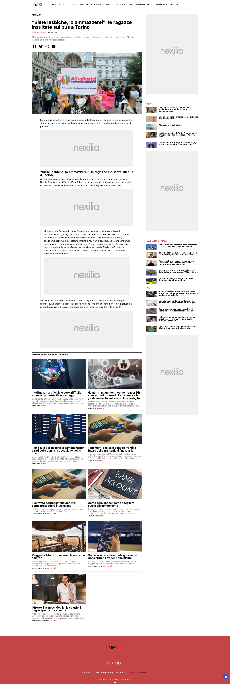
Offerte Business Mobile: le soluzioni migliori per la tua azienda (56, 609)
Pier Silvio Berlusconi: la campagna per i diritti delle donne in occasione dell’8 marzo (58, 450)
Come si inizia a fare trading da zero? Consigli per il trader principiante (112, 556)
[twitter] (41, 48)
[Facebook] (108, 662)
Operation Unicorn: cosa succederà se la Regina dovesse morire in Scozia (178, 327)
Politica (66, 4)
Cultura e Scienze (94, 4)
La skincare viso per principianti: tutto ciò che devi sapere (178, 117)
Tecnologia (112, 4)
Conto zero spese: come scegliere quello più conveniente (111, 504)
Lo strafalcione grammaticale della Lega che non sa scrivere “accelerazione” (178, 143)
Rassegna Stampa (164, 4)
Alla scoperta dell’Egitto (170, 125)
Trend (150, 4)
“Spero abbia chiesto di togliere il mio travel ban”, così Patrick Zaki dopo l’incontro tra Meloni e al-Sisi (176, 262)
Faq (177, 4)
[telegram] (53, 48)
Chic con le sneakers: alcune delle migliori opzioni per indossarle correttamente (175, 109)
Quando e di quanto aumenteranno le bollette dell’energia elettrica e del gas (177, 301)
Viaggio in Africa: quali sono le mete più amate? (58, 556)
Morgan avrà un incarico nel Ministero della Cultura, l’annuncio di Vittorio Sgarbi (178, 271)
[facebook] (34, 48)
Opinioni (140, 4)
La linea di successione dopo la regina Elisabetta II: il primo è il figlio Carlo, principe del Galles (177, 318)
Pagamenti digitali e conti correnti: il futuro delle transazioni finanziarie (112, 449)
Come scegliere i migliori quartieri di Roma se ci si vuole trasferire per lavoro (178, 310)
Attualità (55, 4)
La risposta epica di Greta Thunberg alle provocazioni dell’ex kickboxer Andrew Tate (178, 134)
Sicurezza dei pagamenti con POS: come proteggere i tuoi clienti (54, 504)
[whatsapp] (47, 48)
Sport (123, 4)
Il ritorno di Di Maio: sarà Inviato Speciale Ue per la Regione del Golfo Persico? (178, 253)
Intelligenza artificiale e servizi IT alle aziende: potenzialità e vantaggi (56, 394)
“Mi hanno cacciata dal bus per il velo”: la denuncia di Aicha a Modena (178, 279)
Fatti (131, 4)
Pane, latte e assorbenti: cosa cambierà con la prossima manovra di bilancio (178, 245)
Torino (114, 120)
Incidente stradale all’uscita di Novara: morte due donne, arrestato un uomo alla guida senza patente (178, 293)
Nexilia (35, 406)
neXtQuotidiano (38, 32)
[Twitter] (116, 662)
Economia (78, 4)
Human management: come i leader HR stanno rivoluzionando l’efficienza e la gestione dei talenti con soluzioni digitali (114, 395)
